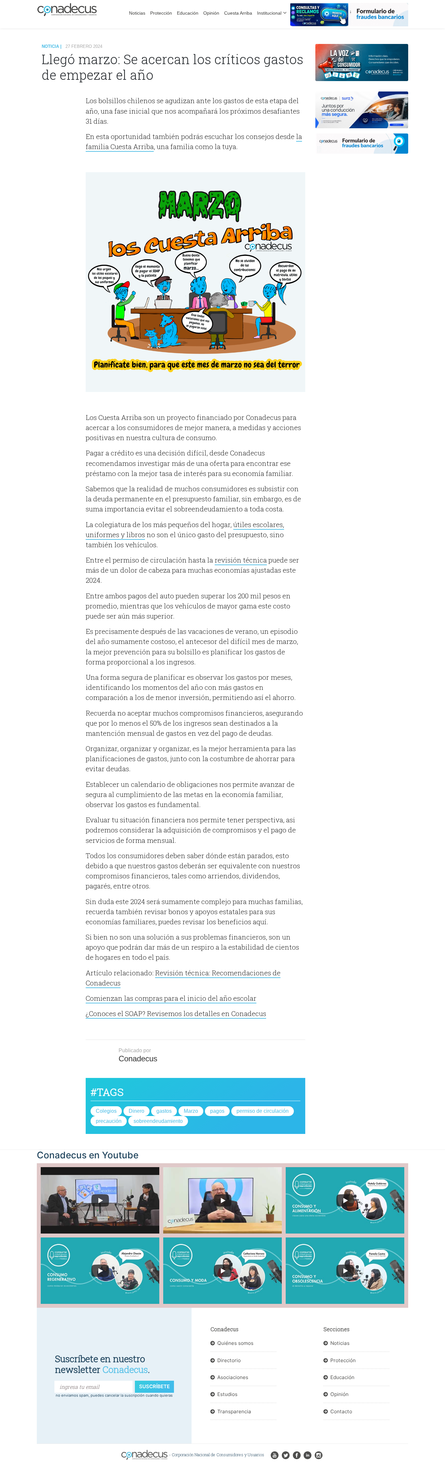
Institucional (269, 13)
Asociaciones (232, 1377)
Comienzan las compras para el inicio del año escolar (171, 998)
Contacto (341, 1411)
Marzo (191, 1111)
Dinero (136, 1111)
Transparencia (234, 1411)
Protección (161, 13)
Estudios (227, 1394)
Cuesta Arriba (238, 13)
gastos (164, 1111)
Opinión (211, 13)
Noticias (137, 13)
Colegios (106, 1111)
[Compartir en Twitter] (64, 123)
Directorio (229, 1360)
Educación (187, 13)
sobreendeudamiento (158, 1121)
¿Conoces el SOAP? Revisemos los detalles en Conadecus (176, 1013)
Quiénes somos (235, 1343)
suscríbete (154, 1386)
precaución (109, 1121)
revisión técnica (241, 560)
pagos (217, 1111)
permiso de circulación (263, 1111)
